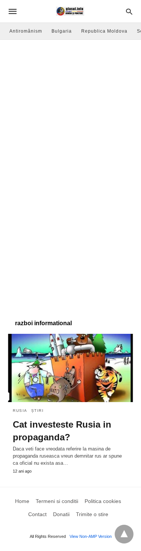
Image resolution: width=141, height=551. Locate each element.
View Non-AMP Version (91, 536)
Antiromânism (25, 31)
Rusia (20, 410)
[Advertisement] (70, 114)
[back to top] (124, 534)
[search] (129, 11)
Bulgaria (62, 31)
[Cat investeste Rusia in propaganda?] (70, 368)
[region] (70, 248)
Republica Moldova (104, 31)
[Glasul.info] (70, 11)
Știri (37, 410)
